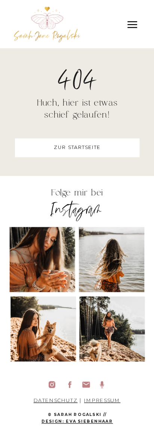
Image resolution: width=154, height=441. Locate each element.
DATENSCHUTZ (56, 400)
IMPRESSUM (102, 400)
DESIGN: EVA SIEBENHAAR (77, 421)
